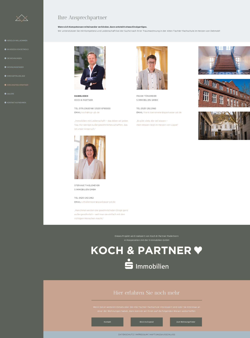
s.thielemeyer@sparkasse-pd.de (98, 202)
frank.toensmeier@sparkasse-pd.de (163, 112)
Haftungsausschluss (162, 334)
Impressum (141, 334)
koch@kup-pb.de (90, 112)
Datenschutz (126, 334)
